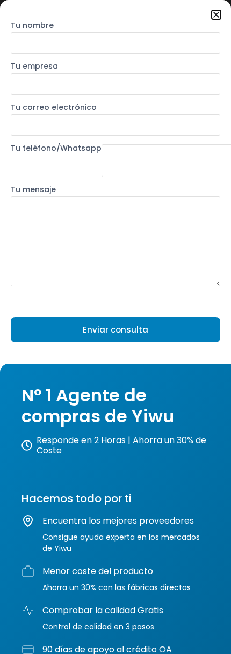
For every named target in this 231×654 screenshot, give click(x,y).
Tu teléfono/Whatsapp (56, 148)
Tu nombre (32, 26)
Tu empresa (34, 66)
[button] (216, 15)
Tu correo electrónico (54, 108)
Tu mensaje (33, 190)
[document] (115, 327)
